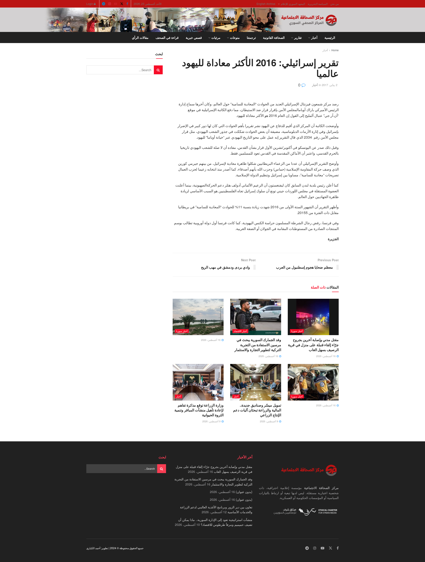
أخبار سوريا (297, 331)
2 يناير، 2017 (329, 85)
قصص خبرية (194, 37)
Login (90, 4)
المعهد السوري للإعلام (293, 4)
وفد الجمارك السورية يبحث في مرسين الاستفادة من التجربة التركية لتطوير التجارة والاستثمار (257, 344)
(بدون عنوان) (244, 491)
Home (335, 50)
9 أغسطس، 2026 (269, 421)
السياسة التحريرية (318, 4)
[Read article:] (198, 317)
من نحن (334, 4)
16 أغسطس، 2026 (326, 356)
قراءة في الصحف (167, 37)
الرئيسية (330, 37)
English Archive (266, 4)
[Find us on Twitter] (121, 4)
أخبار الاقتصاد (240, 331)
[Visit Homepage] (310, 20)
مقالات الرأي (140, 37)
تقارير (298, 37)
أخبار (314, 37)
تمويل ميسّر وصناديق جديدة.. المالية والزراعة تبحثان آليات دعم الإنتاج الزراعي (257, 410)
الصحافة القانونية (274, 37)
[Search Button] (88, 37)
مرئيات (215, 37)
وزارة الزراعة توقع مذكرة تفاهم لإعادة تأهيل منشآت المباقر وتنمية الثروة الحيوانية (199, 410)
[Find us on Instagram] (109, 4)
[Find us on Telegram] (103, 4)
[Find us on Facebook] (127, 4)
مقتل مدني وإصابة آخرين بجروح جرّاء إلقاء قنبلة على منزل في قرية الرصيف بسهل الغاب (313, 344)
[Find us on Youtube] (115, 4)
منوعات (235, 37)
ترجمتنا (251, 37)
